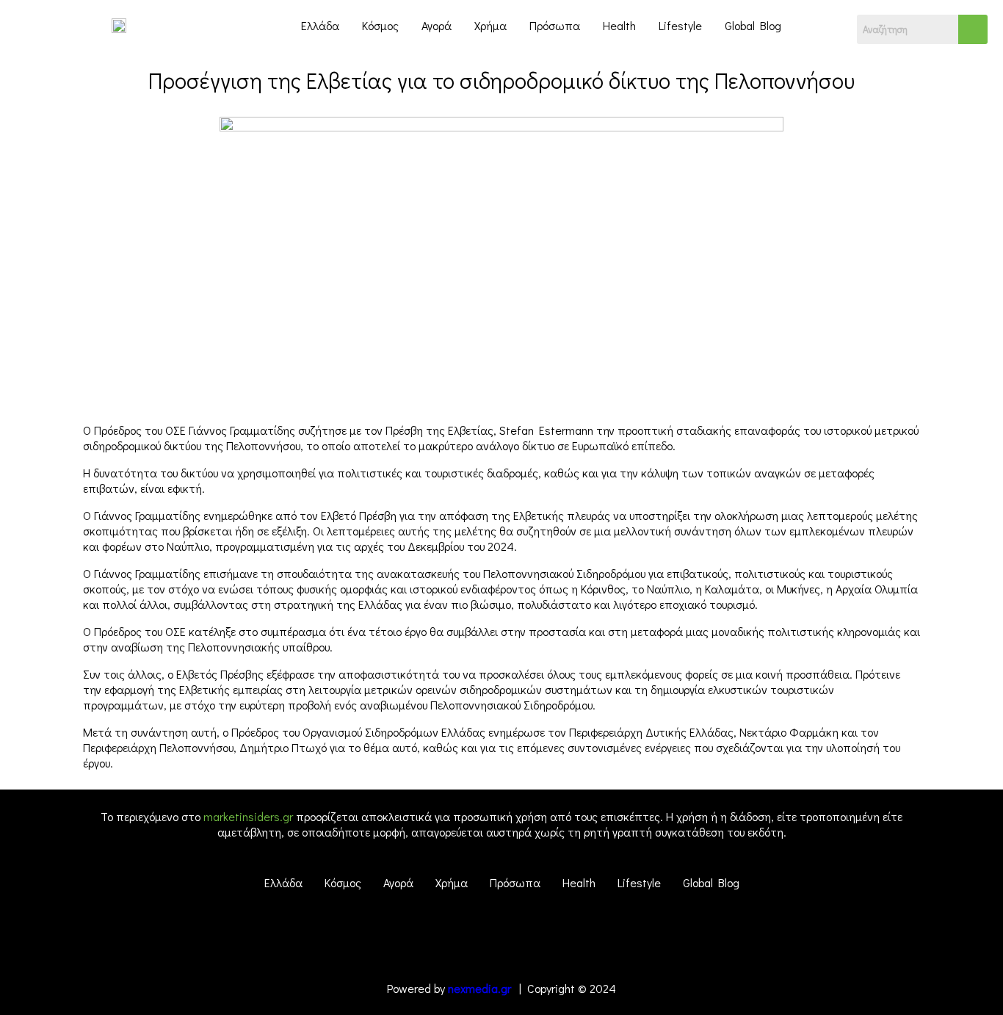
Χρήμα (490, 25)
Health (619, 25)
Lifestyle (680, 25)
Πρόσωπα (554, 25)
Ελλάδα (320, 25)
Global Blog (753, 25)
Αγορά (436, 25)
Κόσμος (380, 25)
